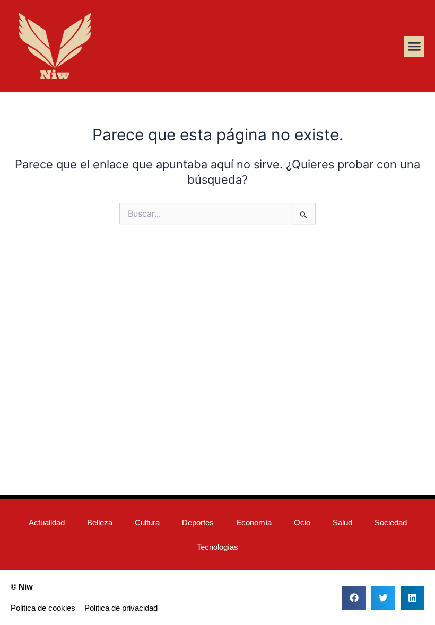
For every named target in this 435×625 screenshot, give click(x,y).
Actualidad (47, 523)
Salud (342, 523)
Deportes (198, 523)
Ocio (302, 523)
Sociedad (391, 523)
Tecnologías (217, 547)
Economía (254, 523)
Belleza (99, 523)
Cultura (147, 523)
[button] (414, 46)
